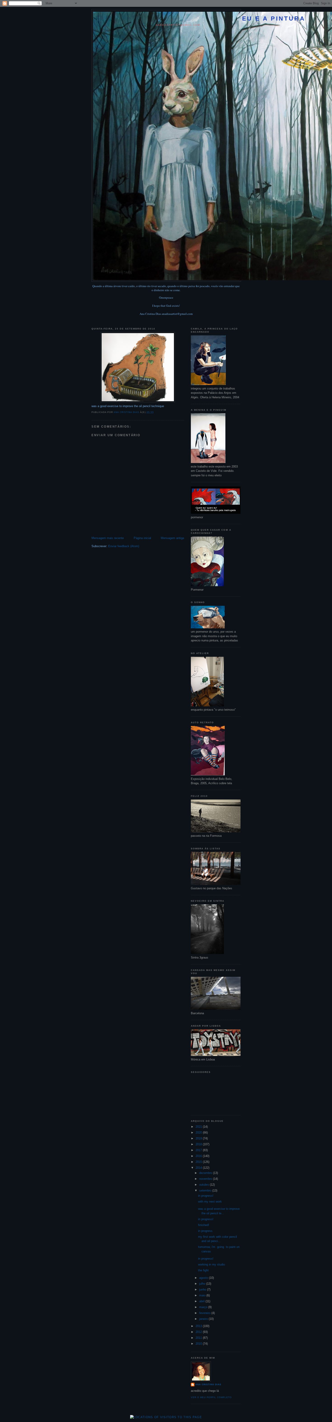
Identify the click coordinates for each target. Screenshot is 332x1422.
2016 (199, 1156)
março (203, 1307)
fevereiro (205, 1313)
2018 (199, 1144)
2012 (199, 1332)
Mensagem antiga (172, 538)
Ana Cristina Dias (208, 1384)
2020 (199, 1132)
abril (202, 1301)
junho (203, 1289)
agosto (204, 1277)
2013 (199, 1326)
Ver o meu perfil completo (211, 1397)
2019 (199, 1138)
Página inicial (142, 538)
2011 (199, 1337)
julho (202, 1283)
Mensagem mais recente (107, 538)
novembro (206, 1178)
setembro (205, 1190)
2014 (199, 1167)
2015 (199, 1162)
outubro (204, 1184)
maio (202, 1295)
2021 (199, 1126)
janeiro (204, 1319)
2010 (199, 1343)
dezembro (206, 1173)
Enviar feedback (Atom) (123, 546)
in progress (205, 1231)
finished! (203, 1225)
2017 (199, 1150)
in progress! (205, 1195)
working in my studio (211, 1264)
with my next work (210, 1201)
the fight (203, 1270)
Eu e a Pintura (273, 18)
